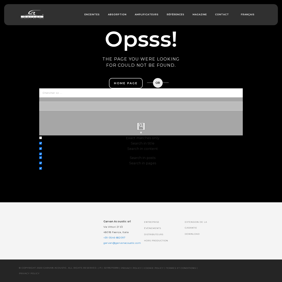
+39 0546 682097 (114, 237)
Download (192, 234)
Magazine (200, 14)
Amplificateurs (147, 14)
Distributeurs (153, 234)
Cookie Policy (154, 268)
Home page (126, 83)
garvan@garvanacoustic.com (122, 242)
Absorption (117, 14)
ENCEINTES (92, 14)
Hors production (156, 240)
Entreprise (151, 222)
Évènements (152, 228)
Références (175, 14)
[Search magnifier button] (141, 126)
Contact (222, 14)
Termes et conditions (181, 268)
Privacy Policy (131, 268)
